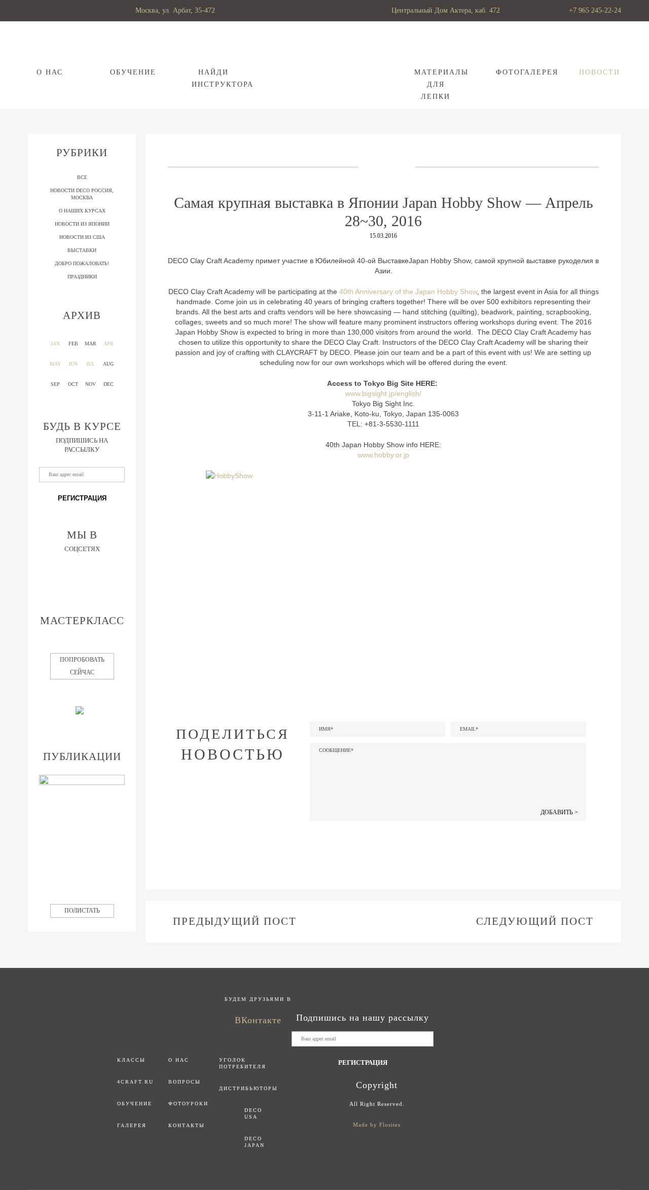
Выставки (81, 250)
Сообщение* (336, 750)
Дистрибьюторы (248, 1088)
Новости (599, 72)
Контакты (186, 1125)
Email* (469, 729)
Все (82, 177)
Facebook (205, 809)
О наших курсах (82, 210)
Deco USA (253, 1113)
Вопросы (184, 1082)
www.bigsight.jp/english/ (383, 393)
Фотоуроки (188, 1103)
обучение (131, 72)
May (55, 364)
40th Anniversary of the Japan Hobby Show (408, 291)
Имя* (326, 729)
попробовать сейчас (82, 666)
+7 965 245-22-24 (595, 10)
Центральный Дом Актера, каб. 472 (445, 10)
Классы (131, 1060)
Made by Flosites (377, 1125)
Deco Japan (254, 1142)
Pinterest (258, 809)
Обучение (134, 1103)
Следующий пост (535, 921)
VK (231, 809)
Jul (90, 364)
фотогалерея (517, 72)
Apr (108, 343)
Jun (73, 364)
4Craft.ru (135, 1082)
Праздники (82, 276)
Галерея (132, 1125)
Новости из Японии (82, 224)
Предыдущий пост (235, 921)
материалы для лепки (435, 84)
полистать (82, 910)
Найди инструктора (213, 78)
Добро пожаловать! (82, 263)
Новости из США (82, 237)
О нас (50, 72)
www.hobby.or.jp (383, 455)
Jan (55, 343)
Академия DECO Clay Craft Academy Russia (325, 63)
